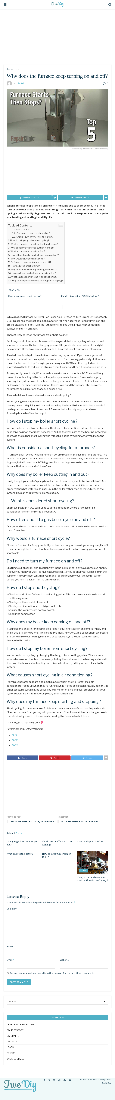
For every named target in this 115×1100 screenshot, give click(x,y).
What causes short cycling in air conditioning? (34, 276)
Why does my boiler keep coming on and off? (34, 269)
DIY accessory (15, 1030)
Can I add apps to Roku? (90, 841)
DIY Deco (12, 1041)
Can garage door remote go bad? (33, 233)
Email (11, 959)
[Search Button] (105, 1002)
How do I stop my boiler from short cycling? (34, 273)
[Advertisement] (57, 39)
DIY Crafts (13, 1036)
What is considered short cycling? (27, 251)
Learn (16, 69)
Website (64, 960)
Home (9, 69)
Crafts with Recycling (20, 1024)
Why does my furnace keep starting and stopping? (37, 280)
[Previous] (55, 307)
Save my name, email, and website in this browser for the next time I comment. (52, 973)
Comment (12, 908)
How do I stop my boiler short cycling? (29, 240)
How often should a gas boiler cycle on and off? (35, 255)
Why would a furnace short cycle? (28, 258)
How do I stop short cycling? (25, 265)
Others (11, 1053)
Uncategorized (16, 1059)
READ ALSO (22, 229)
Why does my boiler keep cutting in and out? (33, 247)
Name (11, 946)
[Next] (60, 307)
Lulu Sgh (20, 83)
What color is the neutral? (20, 853)
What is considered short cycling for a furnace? (34, 244)
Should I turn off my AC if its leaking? (34, 236)
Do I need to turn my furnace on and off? (30, 262)
